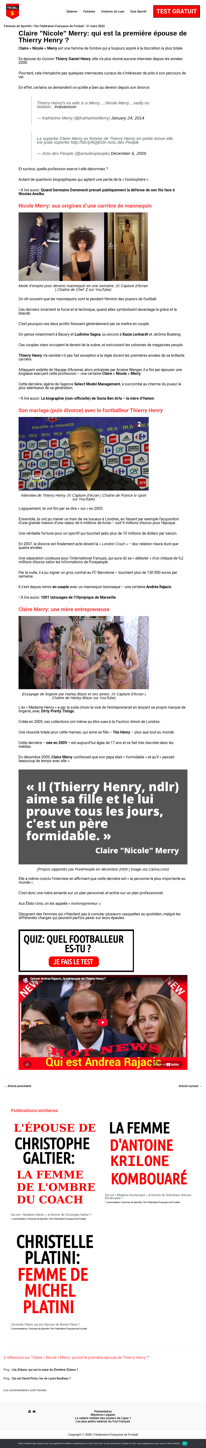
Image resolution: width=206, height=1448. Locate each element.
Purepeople (98, 562)
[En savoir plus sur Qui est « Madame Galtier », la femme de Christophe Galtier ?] (56, 1163)
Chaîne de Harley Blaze (72, 698)
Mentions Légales (103, 1414)
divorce (44, 544)
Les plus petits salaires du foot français (103, 1421)
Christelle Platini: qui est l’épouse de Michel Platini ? (45, 1324)
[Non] (202, 1443)
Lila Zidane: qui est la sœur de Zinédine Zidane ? (45, 1369)
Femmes (89, 11)
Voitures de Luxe (112, 11)
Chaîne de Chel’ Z (72, 289)
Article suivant (190, 1086)
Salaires (71, 11)
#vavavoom (65, 106)
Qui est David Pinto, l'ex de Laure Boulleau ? (41, 1378)
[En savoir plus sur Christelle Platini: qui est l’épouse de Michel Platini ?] (56, 1273)
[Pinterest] (29, 1411)
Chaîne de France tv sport (124, 495)
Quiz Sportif (138, 11)
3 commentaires (19, 1328)
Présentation (103, 1411)
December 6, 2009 (128, 153)
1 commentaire (18, 1219)
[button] (177, 11)
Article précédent (17, 1086)
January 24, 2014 (127, 118)
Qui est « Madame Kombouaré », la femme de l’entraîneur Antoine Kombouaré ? (148, 1196)
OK (184, 1443)
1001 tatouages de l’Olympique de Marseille (78, 597)
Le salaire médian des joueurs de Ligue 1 (103, 1418)
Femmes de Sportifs (18, 26)
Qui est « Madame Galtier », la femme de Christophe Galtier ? (51, 1214)
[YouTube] (34, 1411)
